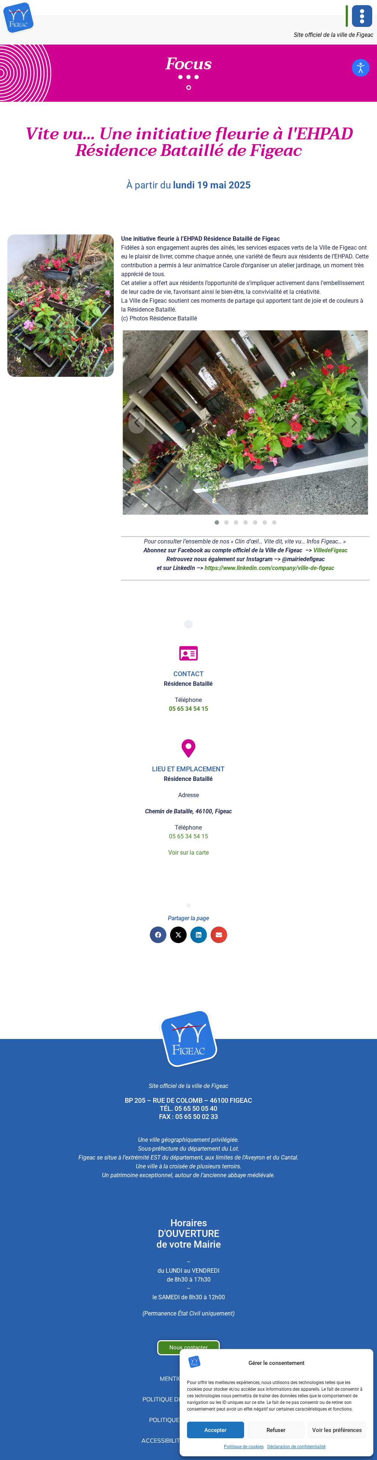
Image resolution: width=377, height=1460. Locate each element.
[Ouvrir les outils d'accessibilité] (361, 68)
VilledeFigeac (330, 550)
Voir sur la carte (188, 852)
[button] (362, 16)
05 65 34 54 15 (188, 836)
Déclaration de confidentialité (296, 1446)
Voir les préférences (337, 1430)
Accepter (215, 1430)
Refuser (276, 1430)
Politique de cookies (244, 1446)
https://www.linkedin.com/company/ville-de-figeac (269, 567)
